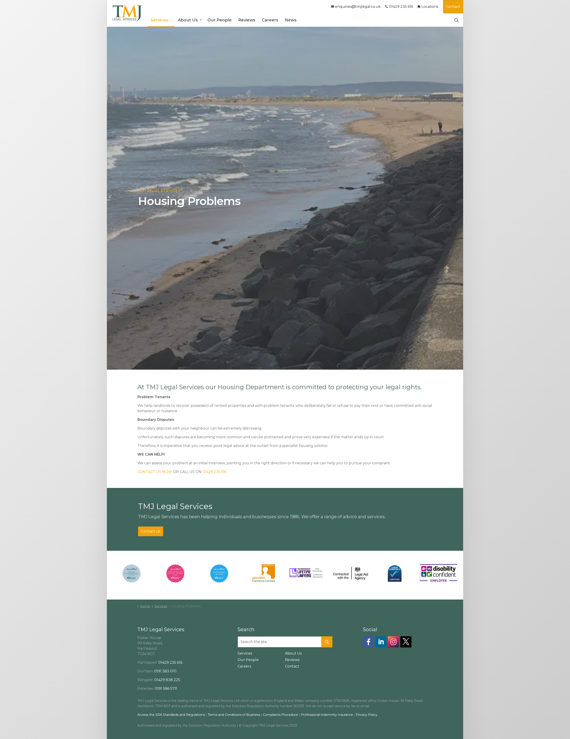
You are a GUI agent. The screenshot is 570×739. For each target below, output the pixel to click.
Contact (453, 6)
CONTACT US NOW (154, 472)
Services (159, 20)
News (290, 20)
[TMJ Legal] (127, 13)
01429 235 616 (401, 6)
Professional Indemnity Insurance (327, 715)
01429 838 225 (167, 680)
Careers (270, 20)
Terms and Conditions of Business (234, 715)
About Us (187, 20)
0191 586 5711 (166, 688)
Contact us (150, 531)
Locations (429, 6)
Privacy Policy (366, 715)
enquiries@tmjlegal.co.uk (358, 6)
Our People (220, 20)
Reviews (246, 20)
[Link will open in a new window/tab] (368, 641)
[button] (326, 641)
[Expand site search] (456, 20)
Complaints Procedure (280, 715)
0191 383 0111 (165, 671)
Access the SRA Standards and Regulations (171, 715)
